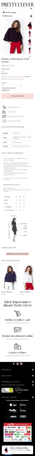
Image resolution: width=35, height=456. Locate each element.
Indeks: (3, 65)
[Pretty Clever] (17, 4)
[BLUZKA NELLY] (30, 25)
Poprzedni (30, 19)
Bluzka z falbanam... (7, 292)
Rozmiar (4, 83)
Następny (30, 57)
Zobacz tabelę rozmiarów (8, 88)
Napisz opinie (5, 69)
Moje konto (6, 376)
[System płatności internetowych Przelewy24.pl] (17, 432)
